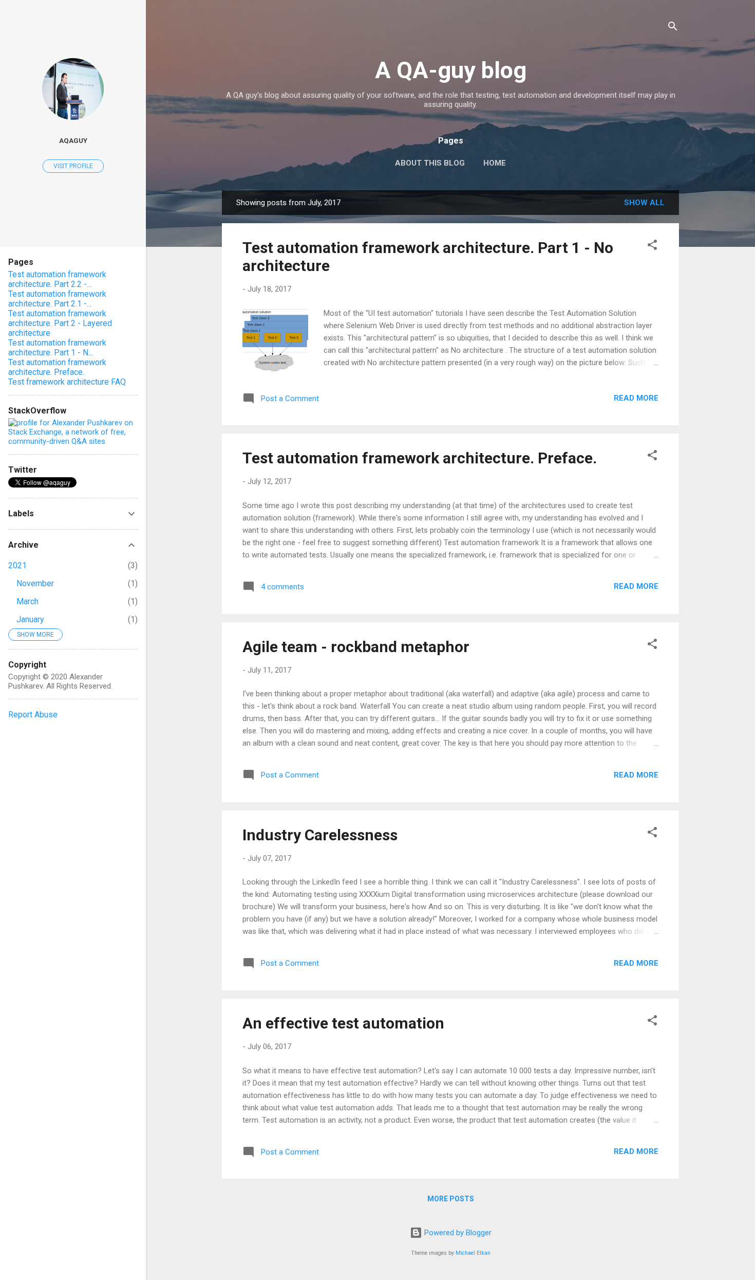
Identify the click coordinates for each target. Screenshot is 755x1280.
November (35, 583)
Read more (636, 398)
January (30, 619)
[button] (652, 247)
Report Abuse (33, 714)
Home (494, 163)
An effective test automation (343, 1023)
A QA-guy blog (450, 70)
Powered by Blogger (457, 1232)
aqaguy (73, 140)
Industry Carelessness (320, 835)
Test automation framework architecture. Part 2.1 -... (57, 299)
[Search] (673, 28)
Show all (644, 202)
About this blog (430, 163)
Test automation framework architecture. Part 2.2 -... (57, 279)
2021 (17, 565)
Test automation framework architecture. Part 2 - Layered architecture (60, 323)
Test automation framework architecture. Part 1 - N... (57, 347)
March (27, 601)
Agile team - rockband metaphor (355, 647)
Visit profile (73, 166)
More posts (450, 1199)
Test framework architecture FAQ (67, 382)
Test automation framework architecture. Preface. (419, 458)
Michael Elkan (473, 1253)
